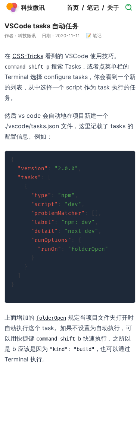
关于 (113, 7)
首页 (73, 7)
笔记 (93, 7)
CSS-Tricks (27, 56)
